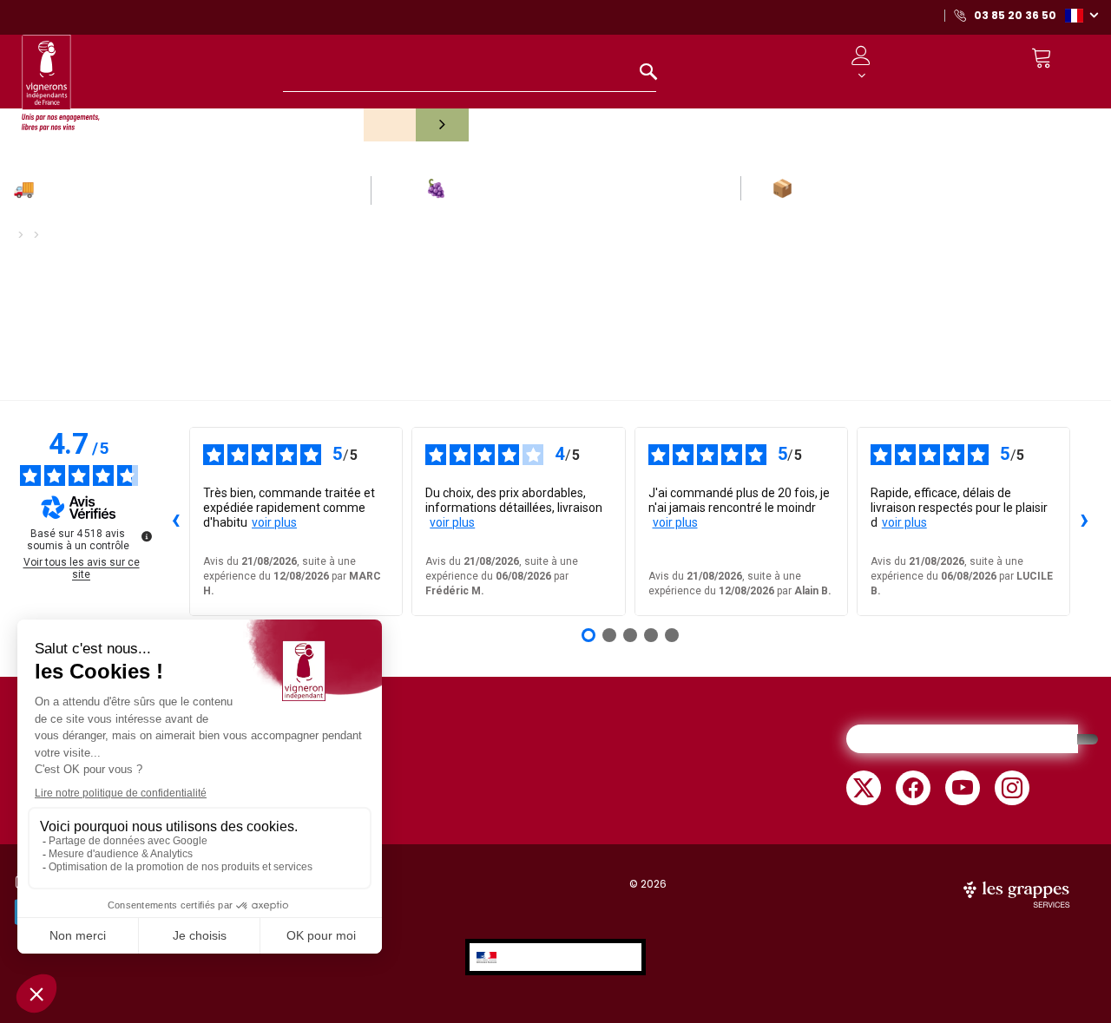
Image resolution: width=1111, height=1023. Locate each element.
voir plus (274, 522)
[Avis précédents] (175, 521)
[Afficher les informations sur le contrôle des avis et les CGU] (147, 536)
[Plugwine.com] (1018, 893)
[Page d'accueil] (61, 75)
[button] (1081, 14)
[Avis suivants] (1084, 521)
